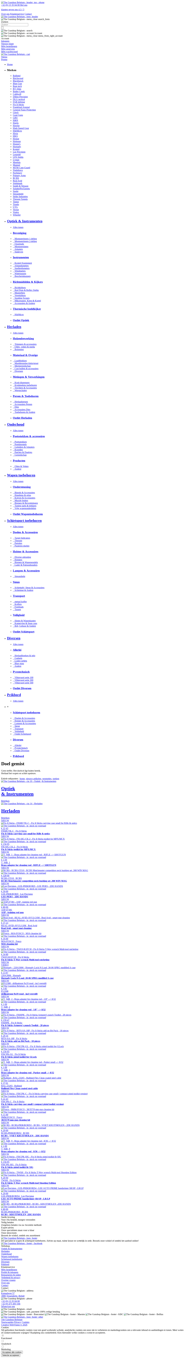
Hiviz (15, 133)
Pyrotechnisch (20, 748)
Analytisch (6, 1344)
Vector (16, 209)
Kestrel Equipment (22, 263)
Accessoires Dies (21, 409)
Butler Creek (19, 91)
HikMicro (17, 131)
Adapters (18, 249)
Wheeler (17, 215)
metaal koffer (20, 601)
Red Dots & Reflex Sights (26, 290)
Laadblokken (20, 360)
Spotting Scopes (21, 298)
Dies (16, 407)
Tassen (17, 609)
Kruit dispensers (21, 382)
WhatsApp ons (8, 1306)
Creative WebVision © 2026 (14, 1325)
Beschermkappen (22, 276)
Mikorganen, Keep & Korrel (27, 300)
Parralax (17, 543)
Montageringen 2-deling (25, 241)
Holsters (17, 559)
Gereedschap (20, 455)
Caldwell (17, 94)
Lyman (16, 159)
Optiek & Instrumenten (11, 1248)
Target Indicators (21, 538)
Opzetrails (18, 244)
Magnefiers (19, 293)
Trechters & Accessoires (25, 388)
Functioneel (6, 1338)
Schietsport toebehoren (11, 1259)
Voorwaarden (7, 1322)
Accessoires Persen (22, 404)
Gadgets (17, 658)
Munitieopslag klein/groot (25, 363)
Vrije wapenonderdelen (24, 508)
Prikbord (5, 1264)
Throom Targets (20, 199)
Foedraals (18, 607)
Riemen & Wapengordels (25, 562)
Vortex (16, 212)
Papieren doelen (21, 546)
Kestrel (16, 149)
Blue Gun (17, 83)
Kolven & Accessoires (24, 498)
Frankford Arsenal (21, 107)
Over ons (5, 14)
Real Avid (17, 180)
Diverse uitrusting (22, 557)
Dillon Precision (20, 96)
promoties (46, 778)
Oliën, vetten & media (24, 347)
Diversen (18, 371)
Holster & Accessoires (24, 721)
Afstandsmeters (21, 265)
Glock (16, 112)
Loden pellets (20, 661)
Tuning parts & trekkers (24, 505)
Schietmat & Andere (23, 590)
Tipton (16, 202)
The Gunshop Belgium (11, 1319)
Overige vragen (8, 1280)
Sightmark (17, 183)
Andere (17, 469)
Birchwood (18, 78)
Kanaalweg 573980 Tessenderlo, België (13, 1294)
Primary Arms (19, 175)
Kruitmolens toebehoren (25, 385)
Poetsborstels (20, 444)
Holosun (17, 141)
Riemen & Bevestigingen (25, 503)
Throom (17, 540)
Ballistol (16, 75)
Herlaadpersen (20, 401)
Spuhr (15, 191)
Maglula (16, 162)
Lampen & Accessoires (24, 723)
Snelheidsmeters (21, 268)
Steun (16, 726)
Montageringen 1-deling (25, 238)
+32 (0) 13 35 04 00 (10, 1301)
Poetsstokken (20, 442)
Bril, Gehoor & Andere (24, 626)
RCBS (16, 178)
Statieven (18, 252)
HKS (15, 136)
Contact (28, 14)
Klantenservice (17, 14)
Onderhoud (6, 1254)
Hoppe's (16, 144)
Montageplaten (20, 246)
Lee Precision (19, 152)
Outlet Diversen (21, 750)
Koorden (18, 449)
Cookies (25, 1322)
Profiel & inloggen (9, 1272)
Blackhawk (18, 81)
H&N (15, 120)
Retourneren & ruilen (11, 1275)
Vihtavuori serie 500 (23, 682)
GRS (15, 117)
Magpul (16, 165)
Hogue (16, 138)
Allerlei (17, 745)
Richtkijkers (19, 287)
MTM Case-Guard (21, 167)
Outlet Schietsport (22, 734)
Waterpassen (19, 273)
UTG (15, 207)
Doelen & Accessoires (24, 718)
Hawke (16, 125)
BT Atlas (17, 89)
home (22, 778)
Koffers (17, 604)
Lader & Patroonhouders (25, 565)
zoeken (56, 778)
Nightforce (18, 170)
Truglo (16, 204)
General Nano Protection (24, 110)
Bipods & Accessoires (24, 492)
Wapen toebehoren (9, 1256)
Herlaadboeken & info (24, 655)
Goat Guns (18, 115)
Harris (16, 123)
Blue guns (18, 663)
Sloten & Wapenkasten (24, 620)
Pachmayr (17, 173)
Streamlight (18, 194)
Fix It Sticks (18, 104)
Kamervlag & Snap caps (25, 623)
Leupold (17, 154)
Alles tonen (18, 227)
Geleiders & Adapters (23, 447)
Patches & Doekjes (22, 452)
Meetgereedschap (22, 366)
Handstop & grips (22, 495)
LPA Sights (18, 157)
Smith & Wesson (20, 186)
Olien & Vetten (20, 466)
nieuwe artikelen (33, 778)
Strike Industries (20, 196)
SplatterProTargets (21, 188)
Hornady (17, 146)
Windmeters (19, 271)
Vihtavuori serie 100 (23, 677)
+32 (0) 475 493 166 (10, 1304)
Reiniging (18, 349)
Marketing (6, 1349)
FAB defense (19, 102)
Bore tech (17, 86)
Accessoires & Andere (24, 303)
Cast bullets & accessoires (25, 368)
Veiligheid (18, 731)
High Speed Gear (21, 128)
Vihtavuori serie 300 (23, 680)
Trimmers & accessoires (25, 344)
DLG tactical (19, 99)
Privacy (17, 1322)
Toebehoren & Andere (24, 412)
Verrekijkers (19, 295)
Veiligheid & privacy (10, 1277)
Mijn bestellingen (9, 1269)
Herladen (5, 1251)
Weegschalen (20, 390)
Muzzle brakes (20, 500)
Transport (18, 728)
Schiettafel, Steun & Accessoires (28, 587)
